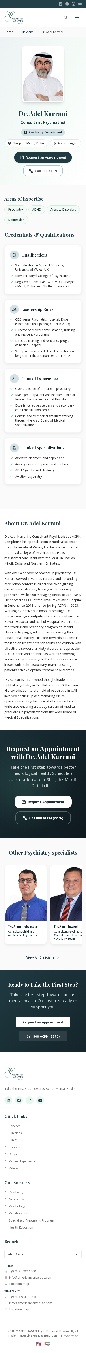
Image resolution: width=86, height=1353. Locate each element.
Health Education (21, 1227)
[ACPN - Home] (13, 17)
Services (15, 1126)
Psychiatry (16, 1192)
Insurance (16, 1147)
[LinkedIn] (60, 4)
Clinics (13, 1140)
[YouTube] (80, 4)
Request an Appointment (46, 157)
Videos (13, 1168)
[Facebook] (67, 4)
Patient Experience (22, 1161)
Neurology (16, 1199)
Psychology (17, 1206)
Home (8, 32)
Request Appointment (46, 801)
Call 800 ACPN (46, 171)
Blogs (13, 1154)
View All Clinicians (40, 957)
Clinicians (27, 32)
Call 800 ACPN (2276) (46, 818)
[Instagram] (73, 4)
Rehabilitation (18, 1213)
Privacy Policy (69, 1336)
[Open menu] (77, 17)
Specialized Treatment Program (31, 1220)
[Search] (65, 17)
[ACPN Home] (13, 1075)
